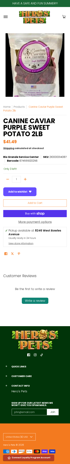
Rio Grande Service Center (21, 157)
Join (52, 412)
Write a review (35, 301)
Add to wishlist (17, 191)
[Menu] (5, 17)
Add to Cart (35, 203)
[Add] (25, 179)
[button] (64, 17)
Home (7, 107)
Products (19, 107)
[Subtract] (7, 179)
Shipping (8, 148)
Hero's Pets (9, 445)
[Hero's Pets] (34, 17)
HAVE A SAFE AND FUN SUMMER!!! (35, 3)
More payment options (35, 222)
